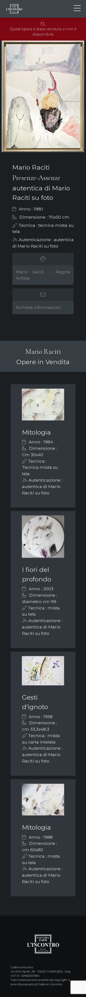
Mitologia (36, 432)
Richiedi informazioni (38, 307)
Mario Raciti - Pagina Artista (43, 275)
